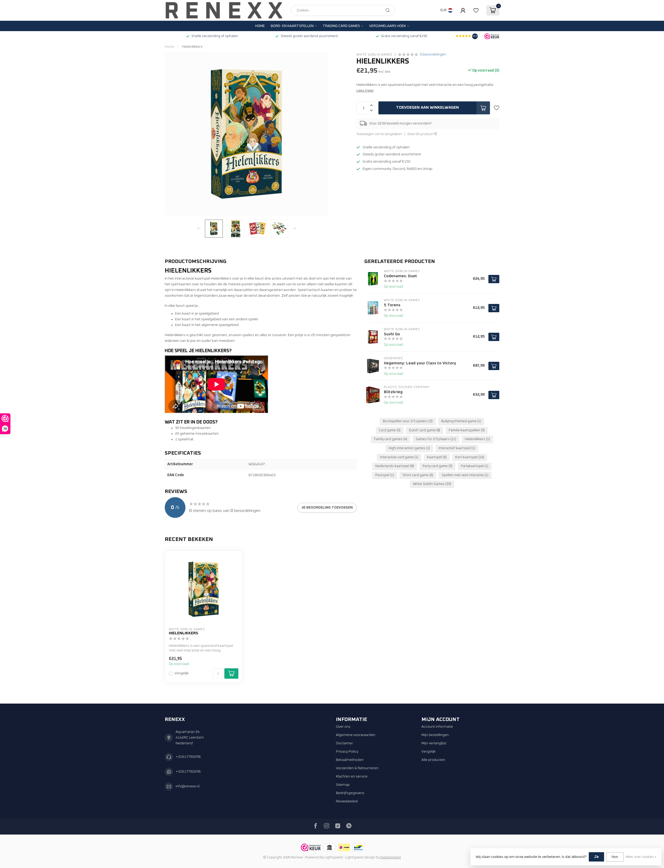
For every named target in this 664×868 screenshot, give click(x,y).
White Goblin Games (374, 54)
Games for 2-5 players (436, 439)
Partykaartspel (474, 466)
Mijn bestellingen (435, 735)
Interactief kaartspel (457, 448)
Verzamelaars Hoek (387, 26)
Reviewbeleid (347, 801)
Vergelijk (182, 673)
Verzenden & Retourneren (357, 768)
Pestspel (384, 475)
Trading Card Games (341, 26)
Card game (389, 430)
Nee (615, 857)
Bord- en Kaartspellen (292, 26)
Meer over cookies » (641, 857)
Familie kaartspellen (467, 430)
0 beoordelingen (433, 54)
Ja (596, 857)
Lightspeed (333, 857)
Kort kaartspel (469, 457)
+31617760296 (188, 757)
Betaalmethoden (350, 760)
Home (260, 26)
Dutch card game (424, 430)
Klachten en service (352, 776)
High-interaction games (409, 448)
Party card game (437, 466)
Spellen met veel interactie (465, 475)
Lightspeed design (360, 857)
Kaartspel (437, 457)
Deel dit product (420, 134)
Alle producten (433, 760)
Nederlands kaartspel (394, 466)
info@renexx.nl (187, 786)
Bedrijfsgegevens (350, 793)
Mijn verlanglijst (433, 743)
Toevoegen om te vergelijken (379, 134)
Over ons (343, 726)
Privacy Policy (347, 751)
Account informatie (437, 726)
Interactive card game (399, 457)
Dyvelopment (390, 857)
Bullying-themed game (461, 421)
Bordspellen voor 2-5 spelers (408, 421)
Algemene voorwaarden (355, 735)
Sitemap (343, 785)
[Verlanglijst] (476, 10)
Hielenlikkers (192, 46)
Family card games (390, 439)
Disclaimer (344, 743)
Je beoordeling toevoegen (327, 507)
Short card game (418, 475)
